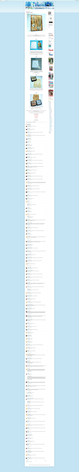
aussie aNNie (28, 450)
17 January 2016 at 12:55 (29, 268)
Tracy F (28, 150)
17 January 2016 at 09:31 (29, 231)
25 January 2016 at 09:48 (29, 336)
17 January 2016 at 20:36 (29, 287)
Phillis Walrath (28, 141)
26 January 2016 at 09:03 (29, 345)
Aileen (27, 181)
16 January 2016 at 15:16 (29, 167)
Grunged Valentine (51, 120)
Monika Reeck (28, 457)
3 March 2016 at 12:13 (29, 396)
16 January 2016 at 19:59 (29, 170)
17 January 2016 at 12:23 (29, 258)
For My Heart (50, 124)
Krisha (27, 156)
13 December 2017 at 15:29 (29, 458)
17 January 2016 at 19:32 (29, 284)
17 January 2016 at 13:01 (29, 271)
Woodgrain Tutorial (30, 122)
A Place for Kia (28, 134)
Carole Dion (28, 125)
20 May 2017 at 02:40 (29, 452)
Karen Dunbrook (28, 247)
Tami (27, 437)
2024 (49, 103)
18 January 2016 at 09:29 (29, 299)
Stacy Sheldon (28, 147)
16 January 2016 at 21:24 (29, 189)
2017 (49, 108)
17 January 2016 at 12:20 (29, 245)
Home (26, 9)
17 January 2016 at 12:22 (29, 255)
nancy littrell (28, 175)
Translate (50, 42)
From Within (50, 118)
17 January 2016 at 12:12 (29, 242)
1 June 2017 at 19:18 (29, 455)
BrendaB (28, 128)
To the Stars (50, 128)
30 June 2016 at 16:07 (29, 422)
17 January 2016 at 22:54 (29, 293)
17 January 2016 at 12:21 (29, 248)
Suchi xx (28, 351)
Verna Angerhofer (28, 159)
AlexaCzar (28, 443)
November (50, 110)
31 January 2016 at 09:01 (29, 374)
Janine (27, 279)
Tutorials (28, 9)
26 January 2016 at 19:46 (29, 348)
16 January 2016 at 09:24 (29, 139)
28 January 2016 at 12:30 (29, 371)
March (50, 116)
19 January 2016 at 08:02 (29, 309)
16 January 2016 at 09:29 (29, 142)
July (49, 113)
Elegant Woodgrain (51, 122)
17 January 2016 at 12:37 (29, 261)
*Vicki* (27, 144)
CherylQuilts (28, 240)
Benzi (27, 388)
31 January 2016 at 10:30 (29, 379)
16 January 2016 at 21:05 (29, 183)
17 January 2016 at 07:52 (29, 228)
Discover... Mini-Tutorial (50, 121)
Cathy (27, 169)
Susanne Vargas (28, 153)
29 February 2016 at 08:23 (29, 393)
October (50, 111)
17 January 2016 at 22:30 (29, 290)
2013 (49, 132)
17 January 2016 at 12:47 (29, 265)
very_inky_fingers (29, 434)
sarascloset (28, 301)
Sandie (28, 447)
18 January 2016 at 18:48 (29, 302)
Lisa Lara (28, 276)
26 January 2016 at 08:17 (29, 339)
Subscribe (50, 22)
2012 (49, 133)
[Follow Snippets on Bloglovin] (50, 25)
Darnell (28, 250)
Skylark (28, 420)
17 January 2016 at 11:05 (29, 234)
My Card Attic (28, 224)
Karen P (28, 368)
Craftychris (28, 162)
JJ (27, 213)
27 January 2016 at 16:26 (29, 363)
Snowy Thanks (50, 129)
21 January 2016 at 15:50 (29, 317)
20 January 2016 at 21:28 (29, 313)
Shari (27, 381)
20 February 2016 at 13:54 (29, 390)
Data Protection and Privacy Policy (34, 9)
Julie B (28, 207)
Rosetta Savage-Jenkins (29, 304)
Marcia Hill (28, 282)
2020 (49, 106)
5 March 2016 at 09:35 (29, 399)
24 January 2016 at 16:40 (29, 333)
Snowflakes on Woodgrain (50, 126)
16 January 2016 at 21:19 (29, 186)
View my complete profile (50, 15)
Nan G (27, 131)
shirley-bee (28, 273)
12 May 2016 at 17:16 (29, 412)
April (49, 115)
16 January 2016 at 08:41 (29, 136)
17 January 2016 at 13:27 (29, 274)
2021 (49, 105)
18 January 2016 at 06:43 (29, 296)
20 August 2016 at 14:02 (29, 425)
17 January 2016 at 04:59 (29, 217)
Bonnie (28, 172)
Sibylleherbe (28, 417)
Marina (28, 440)
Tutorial (27, 122)
